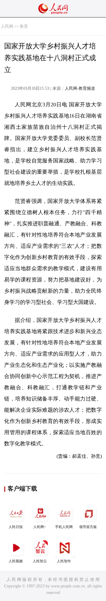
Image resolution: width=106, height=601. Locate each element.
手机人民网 (64, 527)
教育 (24, 26)
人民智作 (64, 561)
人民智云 (40, 561)
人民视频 (16, 561)
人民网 (7, 26)
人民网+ (39, 527)
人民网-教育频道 (80, 88)
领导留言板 (88, 527)
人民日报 (16, 527)
